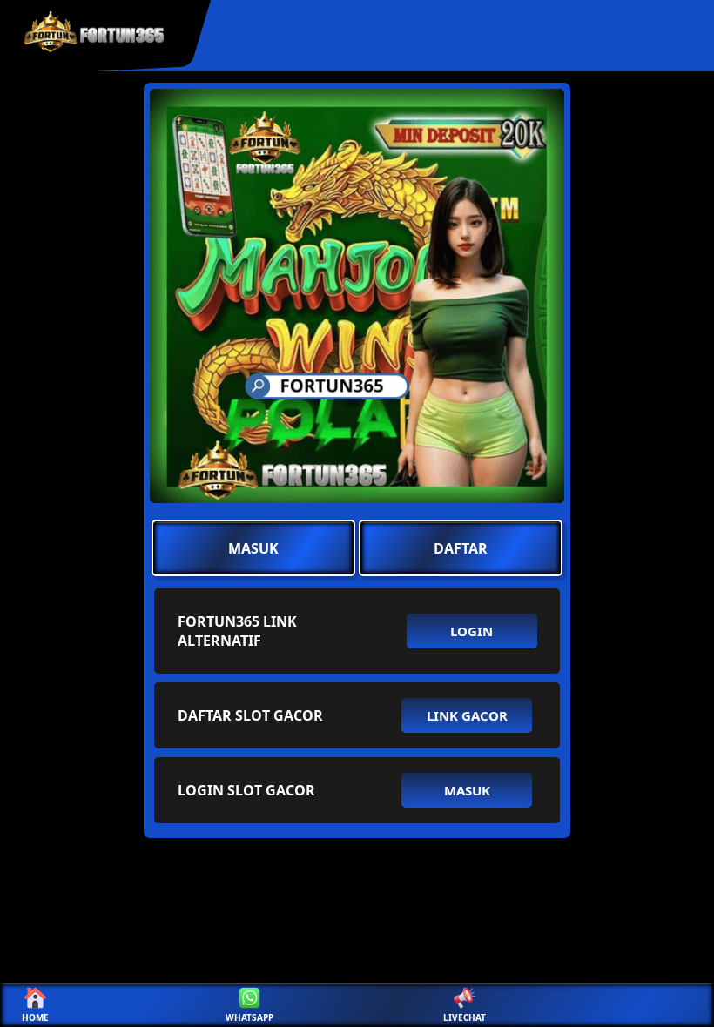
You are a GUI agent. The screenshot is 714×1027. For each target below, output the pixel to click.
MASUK (253, 548)
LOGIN (471, 631)
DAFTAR (461, 548)
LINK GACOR (467, 715)
